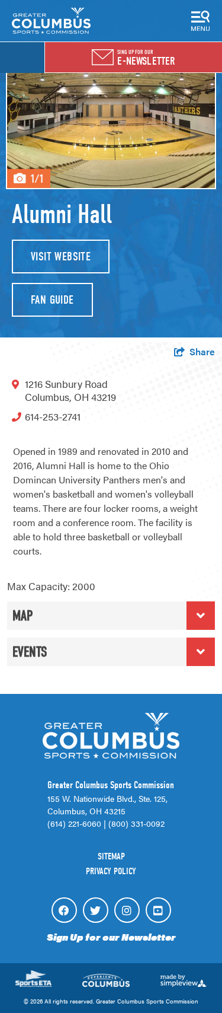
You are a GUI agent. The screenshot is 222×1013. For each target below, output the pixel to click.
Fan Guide (52, 300)
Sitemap (111, 856)
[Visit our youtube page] (158, 910)
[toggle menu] (200, 21)
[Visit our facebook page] (64, 910)
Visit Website (61, 256)
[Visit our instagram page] (127, 910)
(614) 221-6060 (74, 823)
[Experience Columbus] (51, 21)
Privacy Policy (111, 871)
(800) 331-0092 (136, 823)
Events (29, 652)
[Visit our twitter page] (95, 910)
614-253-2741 (53, 416)
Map (22, 615)
